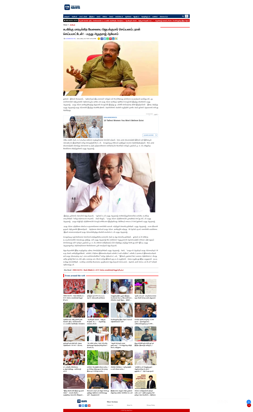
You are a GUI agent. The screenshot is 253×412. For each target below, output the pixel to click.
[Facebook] (80, 405)
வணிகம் (155, 17)
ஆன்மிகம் (128, 17)
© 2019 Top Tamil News (126, 410)
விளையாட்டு (164, 17)
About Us (129, 405)
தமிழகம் (67, 17)
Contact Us (110, 405)
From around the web (75, 275)
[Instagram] (86, 405)
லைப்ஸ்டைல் (119, 17)
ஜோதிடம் (136, 17)
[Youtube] (89, 405)
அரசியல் (74, 17)
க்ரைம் (111, 17)
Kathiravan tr (70, 38)
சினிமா (105, 17)
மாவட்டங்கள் (83, 17)
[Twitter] (83, 405)
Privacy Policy (151, 405)
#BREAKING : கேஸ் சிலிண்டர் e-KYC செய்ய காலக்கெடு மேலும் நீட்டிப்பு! (98, 270)
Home (65, 25)
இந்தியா (92, 17)
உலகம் (98, 17)
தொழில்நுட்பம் (145, 17)
